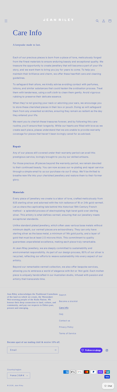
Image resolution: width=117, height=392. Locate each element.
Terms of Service (67, 333)
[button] (6, 21)
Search (62, 295)
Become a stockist (68, 301)
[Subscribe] (55, 350)
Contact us (64, 320)
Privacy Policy (66, 327)
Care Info (63, 307)
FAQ (61, 314)
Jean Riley (19, 385)
